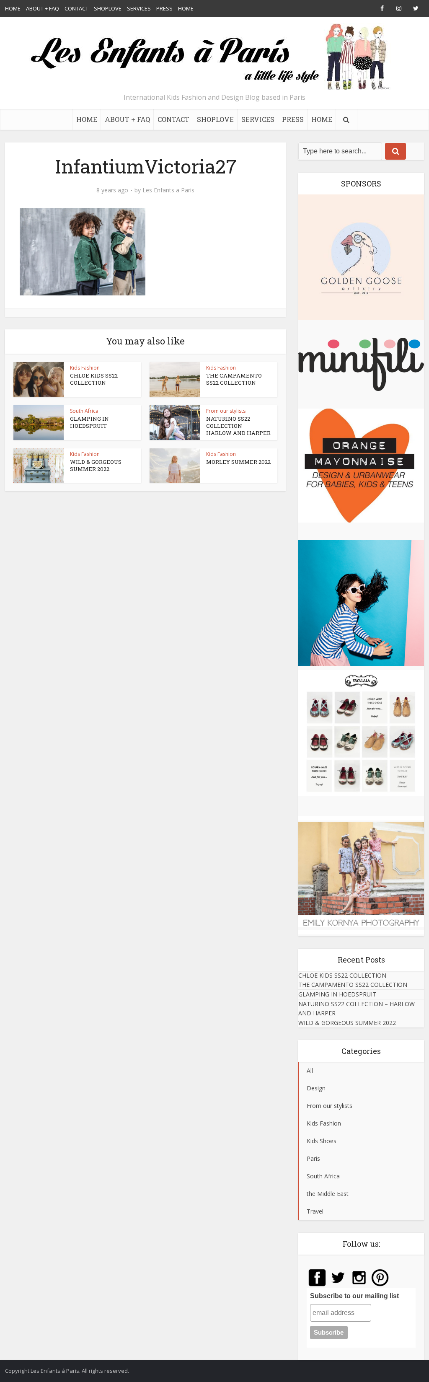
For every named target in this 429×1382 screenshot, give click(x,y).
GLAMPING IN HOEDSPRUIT (89, 422)
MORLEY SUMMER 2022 (238, 462)
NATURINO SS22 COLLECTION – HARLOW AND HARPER (238, 426)
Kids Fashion (85, 367)
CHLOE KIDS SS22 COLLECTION (94, 379)
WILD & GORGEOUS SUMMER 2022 (95, 465)
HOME (13, 8)
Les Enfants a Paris (168, 190)
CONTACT (76, 8)
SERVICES (139, 8)
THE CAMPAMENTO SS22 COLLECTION (234, 379)
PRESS (164, 8)
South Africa (84, 410)
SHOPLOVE (107, 8)
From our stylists (226, 410)
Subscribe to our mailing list (354, 1295)
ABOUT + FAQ (42, 8)
